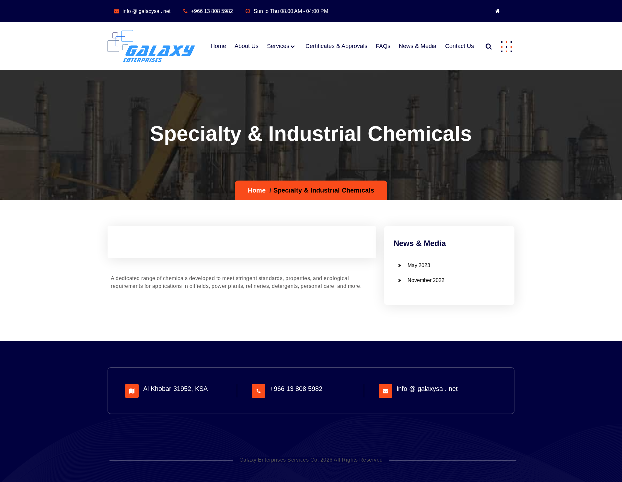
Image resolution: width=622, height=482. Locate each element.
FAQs (383, 46)
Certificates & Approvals (336, 46)
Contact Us (459, 46)
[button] (506, 46)
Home (218, 46)
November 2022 (426, 280)
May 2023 (419, 265)
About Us (247, 46)
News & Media (417, 46)
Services (278, 46)
